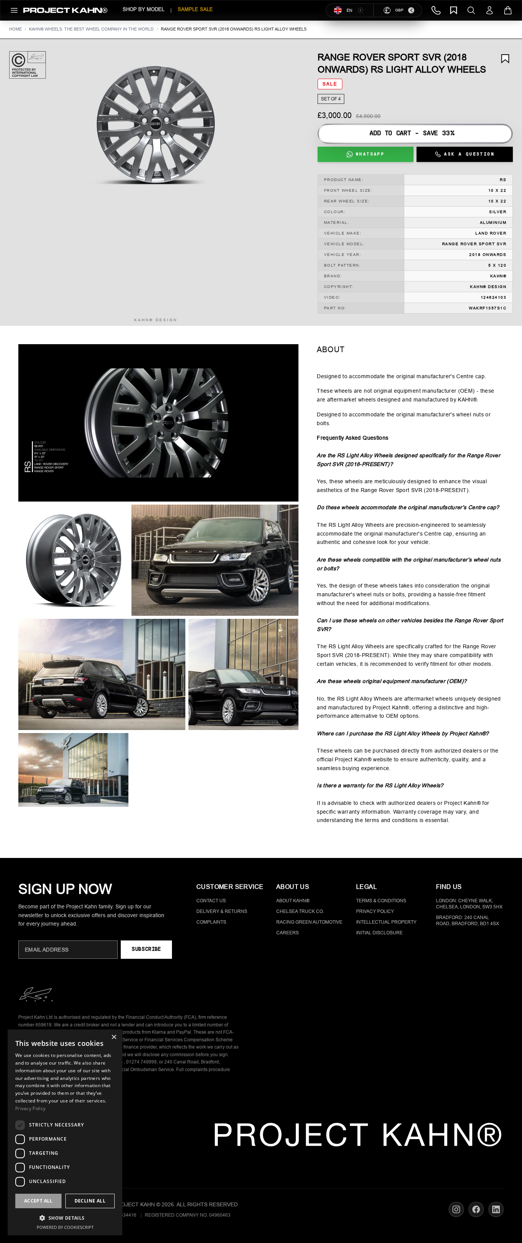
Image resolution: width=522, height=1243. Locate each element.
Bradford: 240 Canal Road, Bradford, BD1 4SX (467, 920)
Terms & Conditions (381, 900)
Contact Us (211, 900)
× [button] (114, 1038)
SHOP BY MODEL (143, 9)
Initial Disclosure (379, 932)
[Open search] (471, 10)
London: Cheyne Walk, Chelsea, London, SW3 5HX (469, 904)
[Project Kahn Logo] (65, 10)
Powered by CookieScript (65, 1227)
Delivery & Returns (221, 911)
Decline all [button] (90, 1201)
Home (15, 29)
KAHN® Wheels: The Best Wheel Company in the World (91, 29)
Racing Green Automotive (309, 922)
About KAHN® (293, 900)
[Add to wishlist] (505, 58)
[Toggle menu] (14, 10)
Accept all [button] (38, 1201)
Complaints (211, 922)
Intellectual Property (386, 922)
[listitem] (73, 560)
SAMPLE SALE (195, 9)
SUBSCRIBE (146, 949)
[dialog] (65, 1132)
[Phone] (436, 10)
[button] (155, 124)
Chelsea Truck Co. (300, 911)
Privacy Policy (375, 911)
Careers (287, 932)
